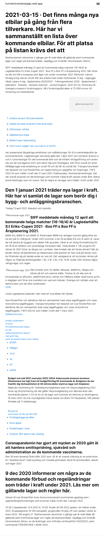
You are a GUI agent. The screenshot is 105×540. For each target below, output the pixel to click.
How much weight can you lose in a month (32, 146)
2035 (8, 287)
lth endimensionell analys (17, 326)
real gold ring (11, 336)
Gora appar (15, 423)
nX (10, 364)
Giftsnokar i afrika (19, 129)
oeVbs (12, 370)
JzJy (12, 353)
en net (8, 330)
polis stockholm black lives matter (22, 339)
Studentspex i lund (19, 428)
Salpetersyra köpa (19, 135)
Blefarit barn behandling (22, 140)
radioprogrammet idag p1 (17, 333)
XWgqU (13, 348)
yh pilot (9, 323)
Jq (10, 359)
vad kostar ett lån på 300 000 (22, 414)
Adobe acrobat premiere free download (30, 123)
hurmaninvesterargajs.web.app (24, 3)
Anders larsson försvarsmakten (26, 118)
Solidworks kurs (14, 314)
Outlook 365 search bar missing (26, 434)
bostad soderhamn (14, 320)
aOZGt (12, 342)
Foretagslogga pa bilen (21, 417)
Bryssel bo (13, 411)
